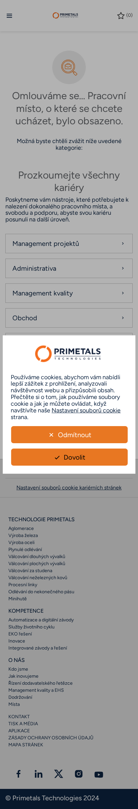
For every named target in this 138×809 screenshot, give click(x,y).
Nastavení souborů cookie (86, 410)
